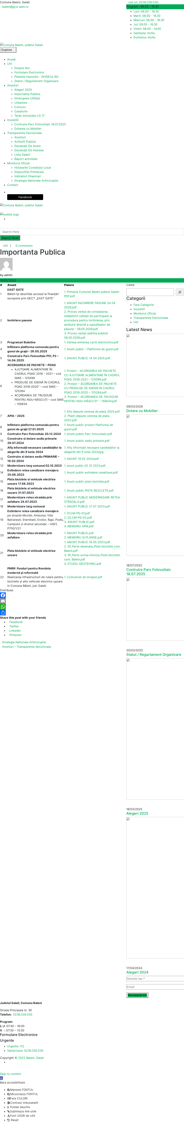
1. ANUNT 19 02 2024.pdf (81, 459)
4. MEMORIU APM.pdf (79, 526)
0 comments (24, 245)
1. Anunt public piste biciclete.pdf (86, 481)
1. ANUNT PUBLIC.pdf (79, 533)
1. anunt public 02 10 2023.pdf (84, 465)
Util (9, 63)
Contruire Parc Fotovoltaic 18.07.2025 (40, 124)
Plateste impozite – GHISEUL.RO (36, 76)
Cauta (130, 285)
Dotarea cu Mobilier (27, 128)
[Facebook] (60, 595)
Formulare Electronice (29, 72)
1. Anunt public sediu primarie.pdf (86, 440)
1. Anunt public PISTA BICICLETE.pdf (89, 490)
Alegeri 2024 (137, 972)
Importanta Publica (27, 94)
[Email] (60, 601)
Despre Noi (22, 68)
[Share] (60, 612)
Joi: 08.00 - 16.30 (145, 24)
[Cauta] (180, 292)
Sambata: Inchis (144, 33)
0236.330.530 (22, 1014)
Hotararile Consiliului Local (32, 167)
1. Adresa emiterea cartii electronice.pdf (91, 342)
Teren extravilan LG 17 (29, 115)
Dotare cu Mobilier (142, 411)
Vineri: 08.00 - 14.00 (147, 28)
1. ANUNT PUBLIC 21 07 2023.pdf (87, 506)
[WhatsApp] (60, 607)
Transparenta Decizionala (24, 133)
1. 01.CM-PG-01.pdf (77, 513)
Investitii (13, 120)
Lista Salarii (22, 154)
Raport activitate (25, 159)
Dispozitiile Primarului (29, 172)
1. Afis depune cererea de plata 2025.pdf (92, 411)
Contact (12, 185)
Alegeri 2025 (23, 89)
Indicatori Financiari (27, 176)
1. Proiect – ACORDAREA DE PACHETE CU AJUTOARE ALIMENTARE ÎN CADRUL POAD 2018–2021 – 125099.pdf (92, 375)
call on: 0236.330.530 (143, 2)
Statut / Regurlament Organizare (36, 81)
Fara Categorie (144, 305)
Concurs (20, 107)
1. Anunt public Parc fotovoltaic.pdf (88, 434)
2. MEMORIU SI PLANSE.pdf (83, 537)
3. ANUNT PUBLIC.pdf (79, 522)
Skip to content (10, 1074)
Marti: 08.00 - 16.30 (147, 15)
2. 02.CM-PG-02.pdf (78, 517)
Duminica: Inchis (144, 37)
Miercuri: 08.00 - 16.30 (149, 20)
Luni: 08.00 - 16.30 (146, 11)
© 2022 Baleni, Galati (29, 1058)
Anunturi (13, 85)
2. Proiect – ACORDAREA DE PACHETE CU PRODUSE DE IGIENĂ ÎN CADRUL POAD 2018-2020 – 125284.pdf (90, 388)
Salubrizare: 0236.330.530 (25, 1050)
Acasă (11, 59)
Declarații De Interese (29, 150)
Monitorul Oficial (18, 163)
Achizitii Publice (25, 141)
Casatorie (20, 111)
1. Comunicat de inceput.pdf (83, 577)
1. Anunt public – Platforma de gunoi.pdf (91, 349)
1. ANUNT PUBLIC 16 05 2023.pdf (87, 542)
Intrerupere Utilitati (27, 98)
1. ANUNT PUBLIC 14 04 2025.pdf (87, 358)
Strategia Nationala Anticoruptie (36, 180)
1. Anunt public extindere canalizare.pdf (91, 472)
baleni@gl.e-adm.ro (15, 6)
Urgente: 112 (15, 1046)
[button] (1, 1078)
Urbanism (20, 102)
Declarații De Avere (27, 146)
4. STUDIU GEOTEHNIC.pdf (82, 563)
